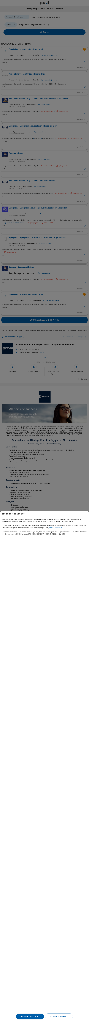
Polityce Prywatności (55, 528)
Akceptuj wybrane (59, 1016)
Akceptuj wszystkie (30, 1016)
